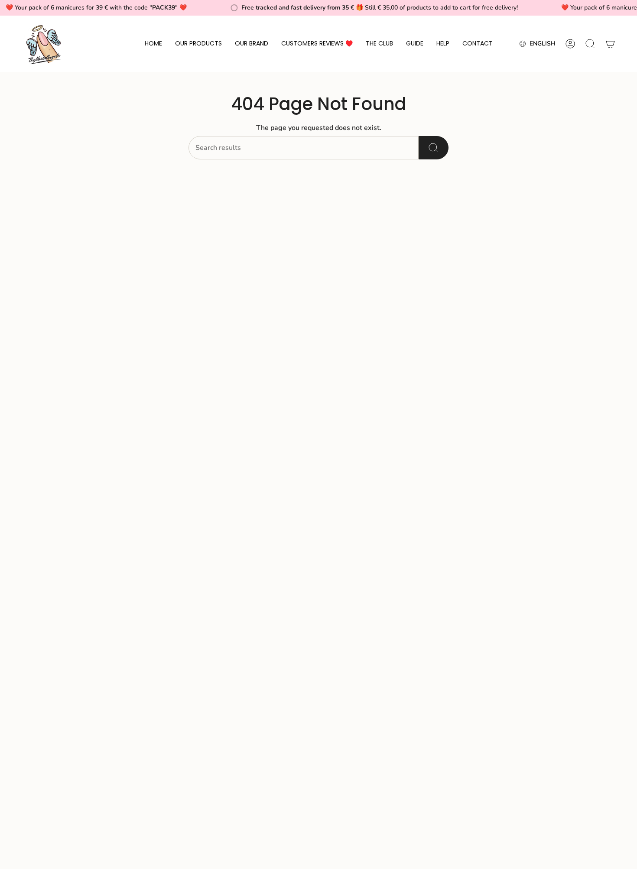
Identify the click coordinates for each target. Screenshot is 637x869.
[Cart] (610, 43)
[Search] (433, 147)
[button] (198, 43)
